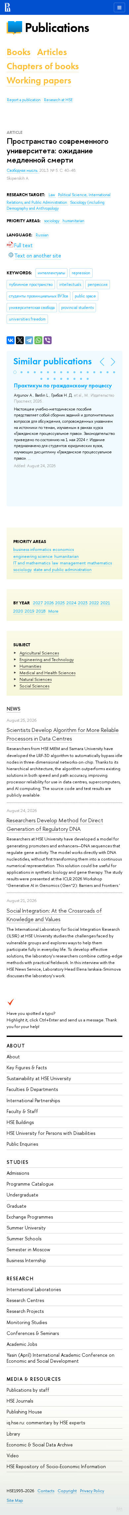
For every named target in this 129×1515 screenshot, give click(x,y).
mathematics (99, 563)
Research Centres (25, 1300)
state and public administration (62, 569)
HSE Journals (20, 1401)
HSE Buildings (20, 1122)
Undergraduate (22, 1195)
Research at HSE (58, 100)
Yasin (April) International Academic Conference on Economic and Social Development (60, 1358)
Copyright (67, 1491)
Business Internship (26, 1260)
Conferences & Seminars (33, 1333)
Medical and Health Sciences (47, 673)
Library (13, 1434)
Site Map (15, 1500)
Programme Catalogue (30, 1184)
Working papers (39, 80)
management (73, 563)
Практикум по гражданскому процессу (63, 385)
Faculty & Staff (22, 1111)
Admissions (18, 1173)
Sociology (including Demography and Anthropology (56, 205)
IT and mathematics (31, 563)
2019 (29, 611)
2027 (38, 603)
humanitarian (66, 556)
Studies (18, 1162)
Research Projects (25, 1311)
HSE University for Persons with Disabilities (51, 1133)
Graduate (16, 1206)
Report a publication (24, 100)
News (14, 708)
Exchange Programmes (30, 1217)
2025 (60, 603)
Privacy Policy (92, 1491)
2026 (49, 603)
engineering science (33, 556)
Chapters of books (43, 66)
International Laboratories (34, 1289)
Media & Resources (34, 1379)
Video (13, 1455)
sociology (22, 569)
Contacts (45, 1491)
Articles (52, 52)
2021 (105, 603)
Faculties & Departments (32, 1089)
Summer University (26, 1228)
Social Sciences (34, 686)
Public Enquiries (22, 1144)
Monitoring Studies (27, 1322)
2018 (41, 611)
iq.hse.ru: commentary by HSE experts (46, 1422)
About (16, 1046)
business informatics (32, 549)
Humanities (30, 666)
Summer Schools (24, 1238)
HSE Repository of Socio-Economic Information (56, 1466)
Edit (119, 1508)
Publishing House (24, 1412)
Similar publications (52, 361)
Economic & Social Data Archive (40, 1444)
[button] (15, 372)
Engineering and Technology (47, 659)
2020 (18, 611)
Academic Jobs (22, 1344)
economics (63, 549)
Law (52, 194)
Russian (42, 235)
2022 (94, 603)
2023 (83, 603)
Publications (57, 27)
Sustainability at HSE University (39, 1078)
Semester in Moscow (28, 1249)
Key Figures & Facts (27, 1067)
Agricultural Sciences (39, 653)
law (55, 563)
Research (20, 1278)
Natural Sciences (36, 679)
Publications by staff (28, 1390)
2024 (71, 603)
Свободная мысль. (23, 170)
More (53, 611)
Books (18, 52)
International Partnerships (33, 1100)
